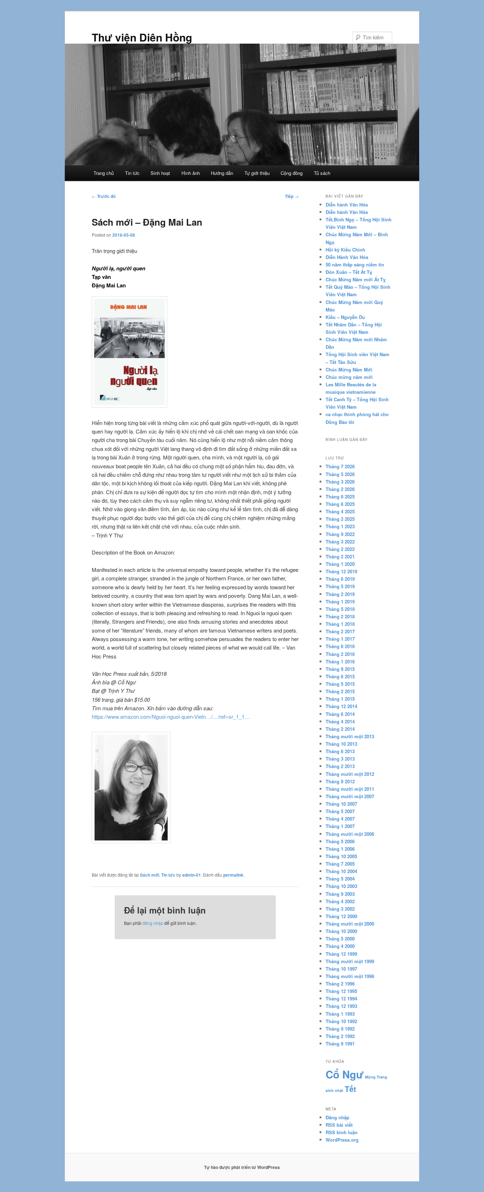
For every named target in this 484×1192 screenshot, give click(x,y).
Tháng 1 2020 (340, 564)
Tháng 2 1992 (340, 1036)
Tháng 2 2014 (340, 728)
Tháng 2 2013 (340, 766)
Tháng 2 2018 (340, 616)
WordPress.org (342, 1139)
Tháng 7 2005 (340, 863)
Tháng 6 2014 (340, 714)
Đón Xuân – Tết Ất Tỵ (349, 272)
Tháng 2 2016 (340, 654)
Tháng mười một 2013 (350, 736)
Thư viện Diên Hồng (142, 37)
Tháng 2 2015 (340, 691)
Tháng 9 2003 (340, 893)
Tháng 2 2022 (340, 549)
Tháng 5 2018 (340, 609)
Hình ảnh (190, 173)
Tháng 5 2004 (340, 878)
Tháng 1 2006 (340, 848)
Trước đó (104, 196)
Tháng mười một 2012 (350, 774)
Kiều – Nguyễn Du (345, 317)
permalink (233, 875)
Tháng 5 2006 (340, 841)
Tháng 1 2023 (340, 526)
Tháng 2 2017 (340, 631)
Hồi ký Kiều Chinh (345, 249)
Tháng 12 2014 (341, 706)
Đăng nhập (337, 1117)
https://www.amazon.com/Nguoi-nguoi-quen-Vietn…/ (152, 716)
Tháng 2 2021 (340, 556)
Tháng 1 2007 (340, 826)
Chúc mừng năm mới (349, 377)
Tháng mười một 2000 (350, 923)
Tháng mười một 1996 (350, 976)
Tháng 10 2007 (341, 803)
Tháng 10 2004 (341, 871)
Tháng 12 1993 (341, 1006)
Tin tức (132, 173)
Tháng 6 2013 (340, 751)
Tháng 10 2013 (341, 743)
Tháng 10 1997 (341, 968)
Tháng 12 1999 (341, 953)
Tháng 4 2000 (340, 946)
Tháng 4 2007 (340, 818)
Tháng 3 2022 (340, 541)
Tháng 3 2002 (340, 908)
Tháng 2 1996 (340, 983)
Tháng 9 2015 (340, 669)
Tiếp (292, 196)
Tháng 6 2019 (340, 578)
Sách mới (149, 875)
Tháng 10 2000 (341, 931)
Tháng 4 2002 (340, 901)
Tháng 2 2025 (340, 518)
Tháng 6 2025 (340, 504)
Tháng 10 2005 (341, 856)
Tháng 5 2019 (340, 586)
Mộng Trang (376, 1077)
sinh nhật (334, 1090)
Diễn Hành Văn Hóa (347, 257)
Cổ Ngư (345, 1074)
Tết (350, 1088)
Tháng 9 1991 (340, 1043)
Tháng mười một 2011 (350, 788)
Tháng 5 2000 (340, 938)
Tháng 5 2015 (340, 683)
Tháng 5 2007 (340, 811)
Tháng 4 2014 (340, 721)
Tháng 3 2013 (340, 758)
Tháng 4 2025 (340, 511)
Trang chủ (104, 173)
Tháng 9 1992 (340, 1028)
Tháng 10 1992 (341, 1021)
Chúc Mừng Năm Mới (349, 369)
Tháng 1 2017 (340, 638)
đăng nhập (152, 923)
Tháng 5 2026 (340, 474)
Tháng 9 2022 (340, 534)
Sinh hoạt (160, 173)
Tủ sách (322, 173)
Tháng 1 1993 (340, 1013)
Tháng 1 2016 (340, 661)
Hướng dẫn (222, 173)
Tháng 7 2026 (340, 466)
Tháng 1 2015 (340, 698)
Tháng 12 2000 (341, 916)
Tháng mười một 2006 (350, 833)
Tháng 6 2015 (340, 676)
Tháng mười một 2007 (350, 796)
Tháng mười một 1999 (350, 961)
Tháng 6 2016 (340, 646)
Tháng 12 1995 (341, 991)
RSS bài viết (339, 1124)
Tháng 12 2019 (341, 571)
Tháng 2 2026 (340, 489)
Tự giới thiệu (257, 173)
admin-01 (191, 875)
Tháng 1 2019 (340, 601)
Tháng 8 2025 (340, 496)
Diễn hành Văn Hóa (347, 204)
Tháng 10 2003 (341, 886)
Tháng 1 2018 (340, 623)
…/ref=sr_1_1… (231, 716)
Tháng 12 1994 (341, 998)
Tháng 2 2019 (340, 594)
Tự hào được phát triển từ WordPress (242, 1167)
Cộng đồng (292, 173)
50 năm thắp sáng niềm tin (355, 264)
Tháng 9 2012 (340, 781)
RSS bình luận (342, 1132)
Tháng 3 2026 (340, 481)
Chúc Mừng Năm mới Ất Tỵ (355, 279)
